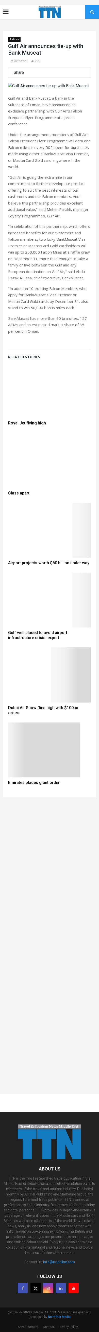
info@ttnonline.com (59, 1262)
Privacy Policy (68, 1327)
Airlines (14, 39)
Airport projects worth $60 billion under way (48, 562)
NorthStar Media (59, 1317)
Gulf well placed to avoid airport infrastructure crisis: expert (37, 635)
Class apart (18, 493)
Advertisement (28, 1327)
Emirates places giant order (34, 782)
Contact (48, 1327)
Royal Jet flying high (27, 423)
